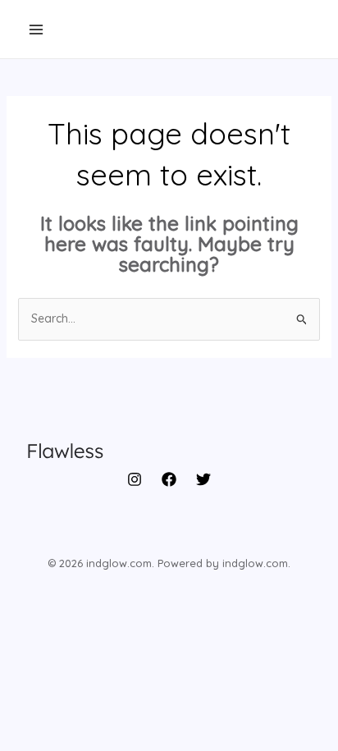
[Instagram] (134, 479)
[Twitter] (203, 479)
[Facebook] (169, 479)
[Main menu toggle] (36, 29)
